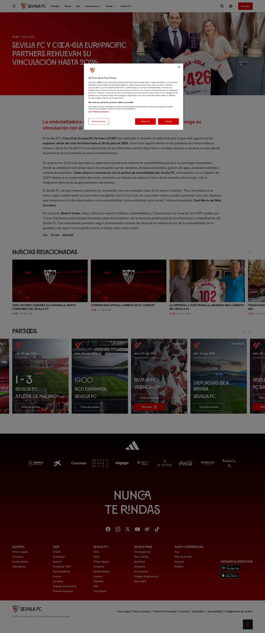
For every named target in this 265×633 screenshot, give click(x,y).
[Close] (179, 67)
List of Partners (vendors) (98, 112)
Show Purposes (98, 121)
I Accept (168, 121)
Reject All (145, 121)
